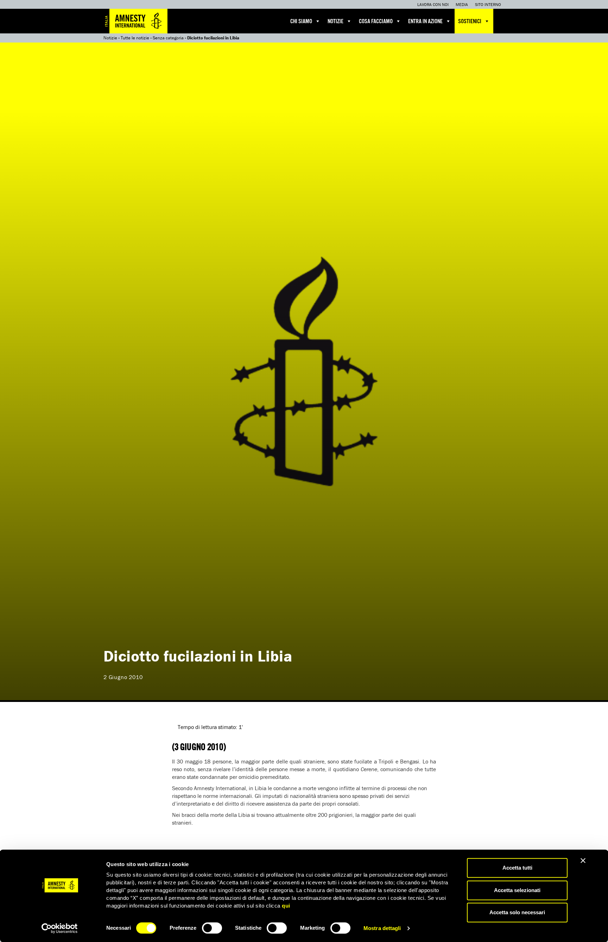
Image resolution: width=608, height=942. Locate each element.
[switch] (212, 928)
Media (462, 4)
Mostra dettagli (382, 928)
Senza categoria (168, 38)
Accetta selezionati (517, 890)
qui (286, 906)
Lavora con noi (433, 4)
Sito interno (488, 4)
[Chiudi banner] (583, 860)
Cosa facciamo (376, 21)
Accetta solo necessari (517, 912)
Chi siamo (301, 21)
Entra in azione (425, 21)
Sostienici (469, 21)
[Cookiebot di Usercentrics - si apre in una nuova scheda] (59, 928)
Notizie (335, 21)
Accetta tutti (517, 868)
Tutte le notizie (135, 38)
